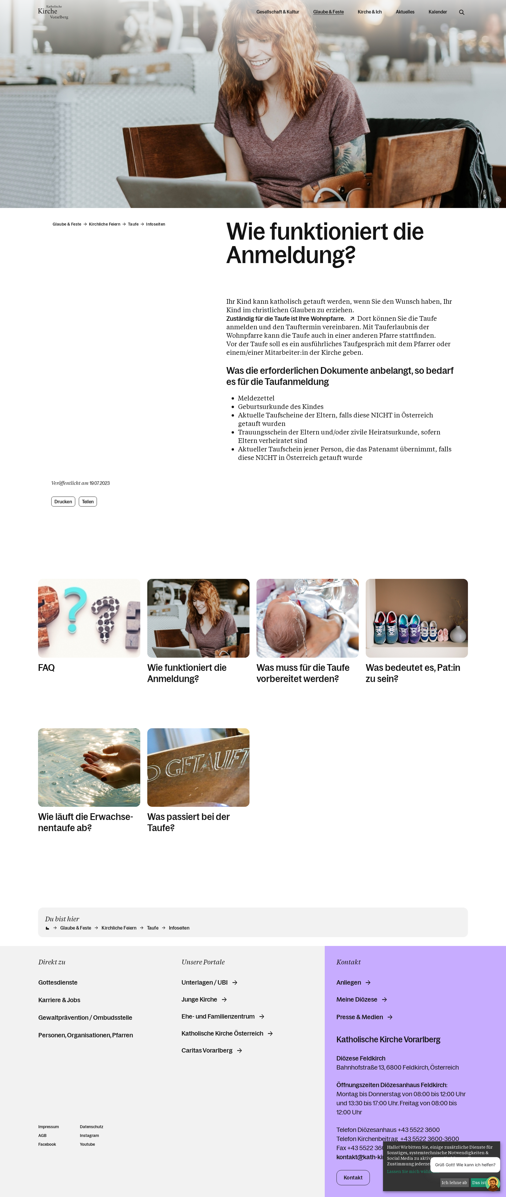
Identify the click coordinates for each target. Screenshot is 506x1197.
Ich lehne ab (454, 1182)
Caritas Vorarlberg (207, 1050)
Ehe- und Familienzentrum (218, 1016)
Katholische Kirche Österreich (222, 1033)
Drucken (63, 501)
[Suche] (462, 12)
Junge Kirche (199, 999)
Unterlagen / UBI (205, 982)
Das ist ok (482, 1182)
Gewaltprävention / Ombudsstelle (85, 1017)
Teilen (88, 501)
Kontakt (353, 1178)
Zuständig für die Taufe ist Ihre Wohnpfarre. (285, 318)
